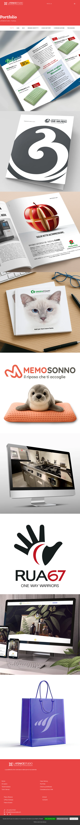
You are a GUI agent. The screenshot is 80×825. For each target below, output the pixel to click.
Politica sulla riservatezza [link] (40, 822)
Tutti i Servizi (5, 789)
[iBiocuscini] (40, 70)
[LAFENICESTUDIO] (13, 3)
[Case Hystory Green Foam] (40, 312)
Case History (44, 781)
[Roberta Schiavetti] (40, 634)
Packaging (71, 28)
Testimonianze (6, 787)
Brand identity (33, 28)
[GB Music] (40, 151)
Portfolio (42, 784)
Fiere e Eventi (8, 802)
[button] (74, 3)
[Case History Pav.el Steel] (40, 231)
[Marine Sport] (40, 715)
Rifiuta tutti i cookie (62, 819)
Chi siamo (4, 784)
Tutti (12, 28)
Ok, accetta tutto (50, 819)
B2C (23, 28)
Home (3, 781)
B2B (18, 28)
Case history (46, 28)
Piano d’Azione (8, 797)
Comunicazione (59, 28)
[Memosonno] (40, 392)
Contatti (45, 800)
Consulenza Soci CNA (46, 789)
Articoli (44, 797)
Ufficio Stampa (8, 800)
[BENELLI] (40, 473)
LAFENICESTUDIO (5, 21)
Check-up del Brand (46, 787)
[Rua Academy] (40, 553)
